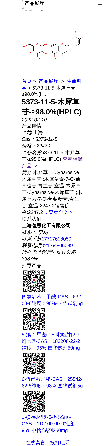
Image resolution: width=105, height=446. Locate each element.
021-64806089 (57, 245)
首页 (27, 81)
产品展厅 (48, 81)
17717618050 (56, 239)
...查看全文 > (58, 212)
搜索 (42, 10)
